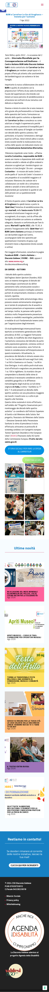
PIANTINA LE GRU (33, 460)
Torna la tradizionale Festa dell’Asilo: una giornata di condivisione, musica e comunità (22, 679)
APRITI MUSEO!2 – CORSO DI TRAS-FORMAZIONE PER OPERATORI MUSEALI (24, 636)
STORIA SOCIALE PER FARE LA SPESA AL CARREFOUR (24, 450)
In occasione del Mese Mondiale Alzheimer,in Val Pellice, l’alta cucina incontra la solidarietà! (22, 593)
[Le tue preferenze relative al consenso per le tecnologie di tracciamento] (45, 988)
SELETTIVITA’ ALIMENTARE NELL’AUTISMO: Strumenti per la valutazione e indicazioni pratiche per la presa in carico (23, 809)
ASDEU (14, 435)
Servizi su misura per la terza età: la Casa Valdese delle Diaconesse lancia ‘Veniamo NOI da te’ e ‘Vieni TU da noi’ (24, 723)
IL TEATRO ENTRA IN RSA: (18, 766)
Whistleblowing (13, 904)
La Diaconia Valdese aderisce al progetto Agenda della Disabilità (24, 954)
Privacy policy (13, 900)
